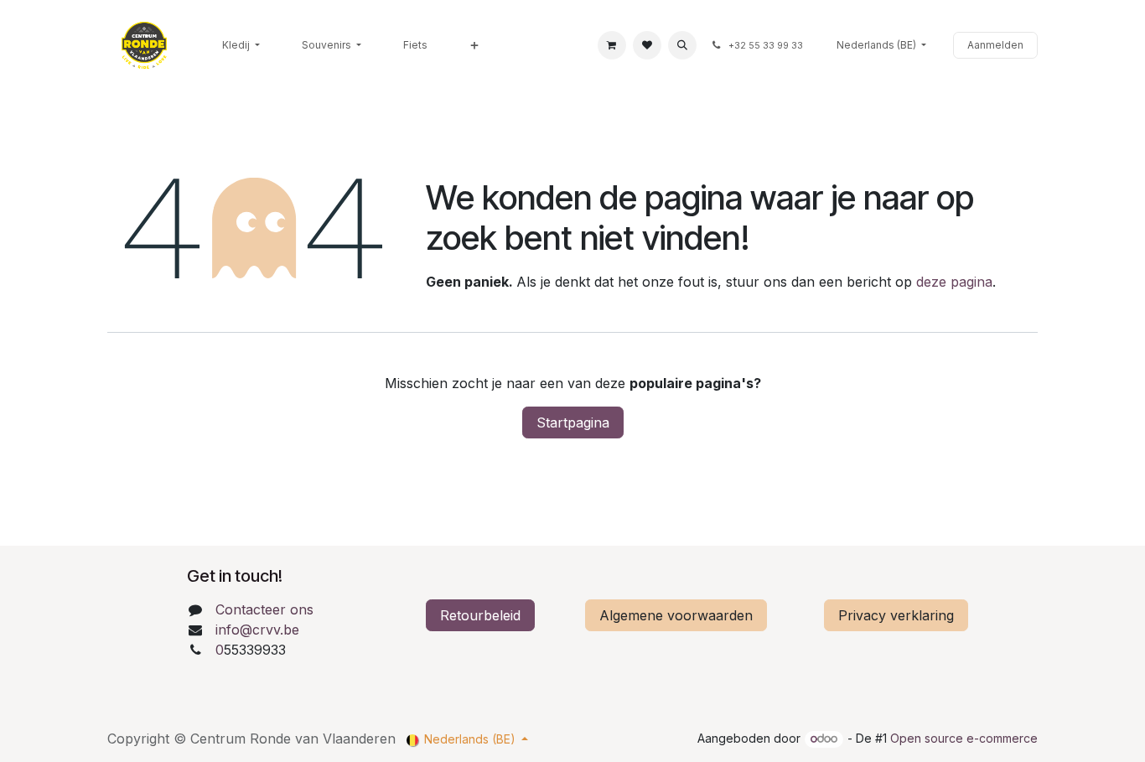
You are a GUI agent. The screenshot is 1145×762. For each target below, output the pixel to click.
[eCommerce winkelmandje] (612, 45)
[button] (682, 45)
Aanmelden (995, 45)
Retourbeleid (480, 615)
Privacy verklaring (896, 615)
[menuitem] (241, 45)
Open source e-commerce (964, 738)
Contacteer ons (264, 609)
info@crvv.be (257, 629)
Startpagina (572, 422)
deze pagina (954, 281)
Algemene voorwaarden (676, 615)
